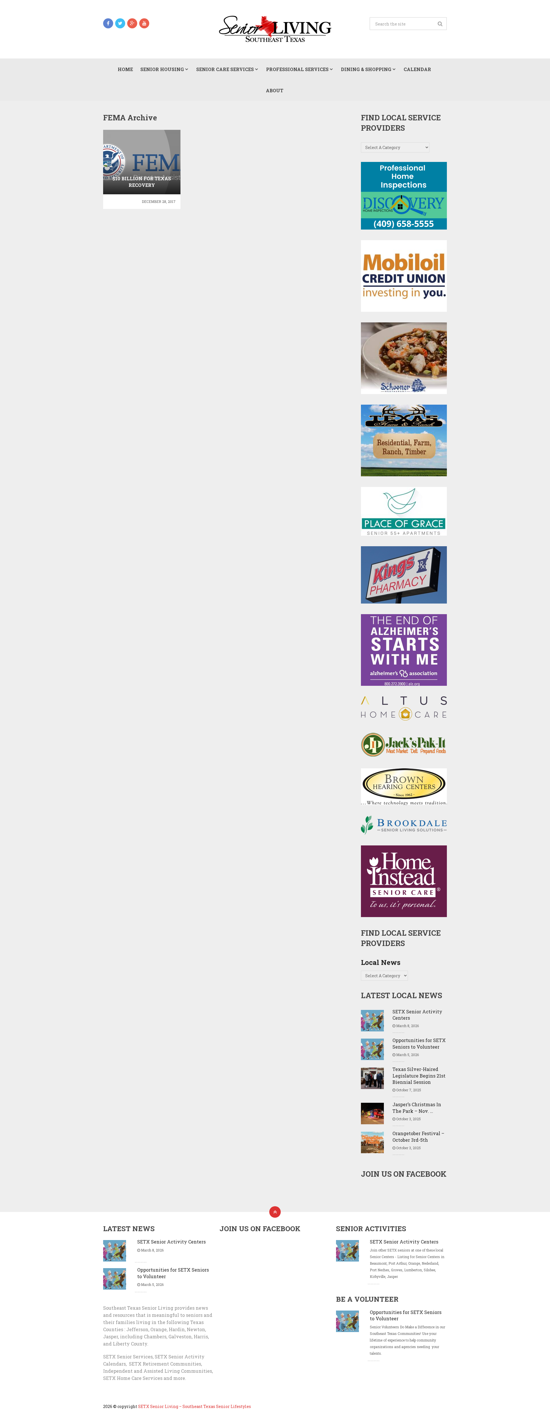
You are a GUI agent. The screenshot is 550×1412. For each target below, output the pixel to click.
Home (125, 69)
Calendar (417, 69)
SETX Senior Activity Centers (417, 1014)
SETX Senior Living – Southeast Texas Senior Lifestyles (194, 1406)
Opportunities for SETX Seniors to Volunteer (419, 1043)
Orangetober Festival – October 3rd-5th (418, 1136)
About (274, 90)
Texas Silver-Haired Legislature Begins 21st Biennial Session (418, 1075)
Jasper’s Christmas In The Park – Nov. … (416, 1107)
